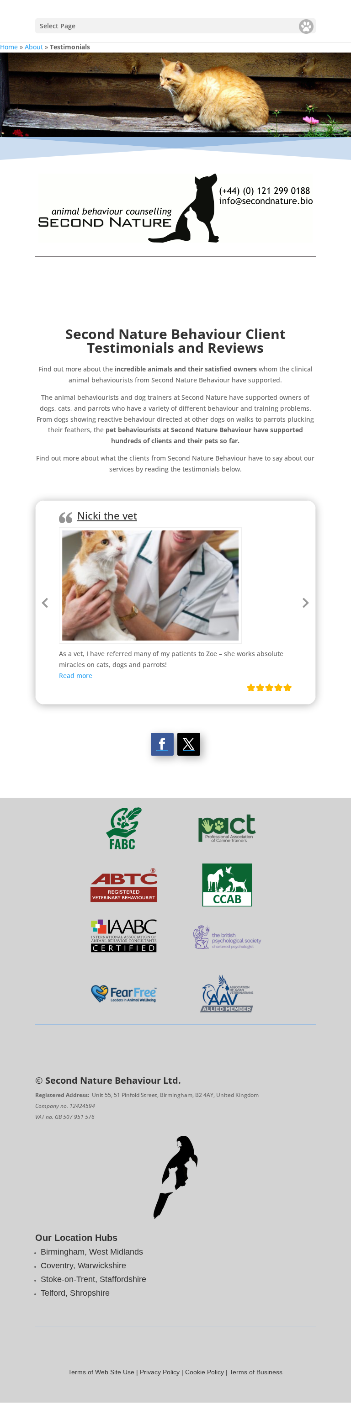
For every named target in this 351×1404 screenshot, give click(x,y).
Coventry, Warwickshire (83, 1265)
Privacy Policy (160, 1372)
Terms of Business (255, 1372)
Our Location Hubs (76, 1238)
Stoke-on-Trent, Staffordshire (93, 1279)
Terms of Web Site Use (101, 1372)
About (34, 46)
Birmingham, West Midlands (92, 1251)
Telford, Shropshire (75, 1293)
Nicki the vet (107, 515)
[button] (75, 675)
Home (9, 46)
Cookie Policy (204, 1372)
